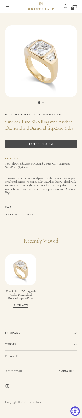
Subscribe (68, 371)
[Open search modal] (65, 6)
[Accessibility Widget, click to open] (75, 411)
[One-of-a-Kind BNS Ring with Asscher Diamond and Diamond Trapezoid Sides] (20, 269)
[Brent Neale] (41, 6)
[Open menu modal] (7, 6)
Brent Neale (36, 402)
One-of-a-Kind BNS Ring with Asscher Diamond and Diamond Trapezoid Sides (21, 298)
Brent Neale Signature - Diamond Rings (33, 114)
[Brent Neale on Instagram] (7, 387)
